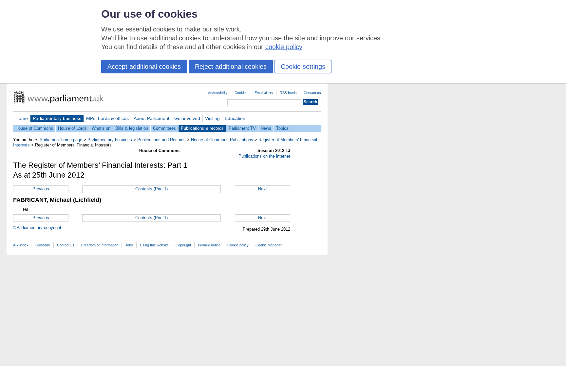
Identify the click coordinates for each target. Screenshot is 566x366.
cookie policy (283, 46)
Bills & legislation (131, 128)
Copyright (183, 245)
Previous (40, 188)
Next (262, 188)
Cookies (241, 93)
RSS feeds (288, 93)
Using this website (154, 245)
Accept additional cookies (144, 66)
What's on (101, 128)
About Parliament (151, 118)
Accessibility (218, 93)
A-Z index (20, 245)
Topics (282, 128)
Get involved (187, 118)
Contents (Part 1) (151, 188)
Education (235, 118)
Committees (164, 128)
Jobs (129, 245)
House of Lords (72, 128)
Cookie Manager (268, 245)
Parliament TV (242, 128)
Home (21, 118)
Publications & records (202, 128)
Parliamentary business (57, 118)
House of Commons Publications (222, 139)
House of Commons (34, 128)
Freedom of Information (99, 245)
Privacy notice (209, 245)
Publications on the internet (264, 156)
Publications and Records (161, 139)
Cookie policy (238, 245)
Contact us (312, 93)
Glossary (42, 245)
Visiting (212, 118)
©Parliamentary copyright (37, 227)
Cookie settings (303, 66)
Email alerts (264, 93)
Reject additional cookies (231, 66)
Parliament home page (61, 139)
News (266, 128)
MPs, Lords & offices (107, 118)
